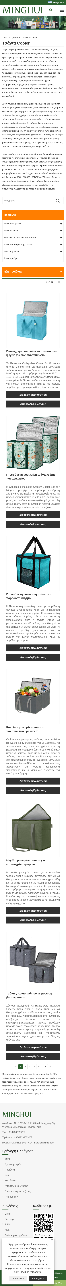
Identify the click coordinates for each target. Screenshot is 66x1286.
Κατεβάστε (10, 1180)
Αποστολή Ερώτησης (33, 404)
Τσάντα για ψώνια (12, 223)
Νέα (7, 1175)
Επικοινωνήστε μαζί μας (18, 1191)
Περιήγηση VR (13, 1196)
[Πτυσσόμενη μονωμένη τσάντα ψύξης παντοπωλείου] (33, 469)
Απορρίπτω (18, 1278)
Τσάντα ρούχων (11, 258)
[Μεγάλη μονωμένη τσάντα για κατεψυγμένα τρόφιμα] (33, 855)
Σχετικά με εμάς (13, 1164)
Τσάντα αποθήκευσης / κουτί (18, 244)
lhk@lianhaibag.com (44, 1142)
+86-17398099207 (16, 1132)
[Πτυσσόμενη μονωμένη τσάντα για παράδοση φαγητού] (33, 588)
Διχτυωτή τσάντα (12, 251)
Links (7, 1213)
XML (7, 1230)
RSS (7, 1224)
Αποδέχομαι (38, 1278)
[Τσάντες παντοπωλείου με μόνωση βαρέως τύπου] (33, 988)
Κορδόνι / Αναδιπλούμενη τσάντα (20, 237)
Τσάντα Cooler (30, 37)
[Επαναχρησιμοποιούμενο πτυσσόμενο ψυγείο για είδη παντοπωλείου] (33, 345)
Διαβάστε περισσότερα (33, 394)
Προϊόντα (15, 37)
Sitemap (9, 1219)
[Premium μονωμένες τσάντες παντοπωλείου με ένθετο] (33, 722)
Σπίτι (4, 37)
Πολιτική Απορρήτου (31, 1272)
